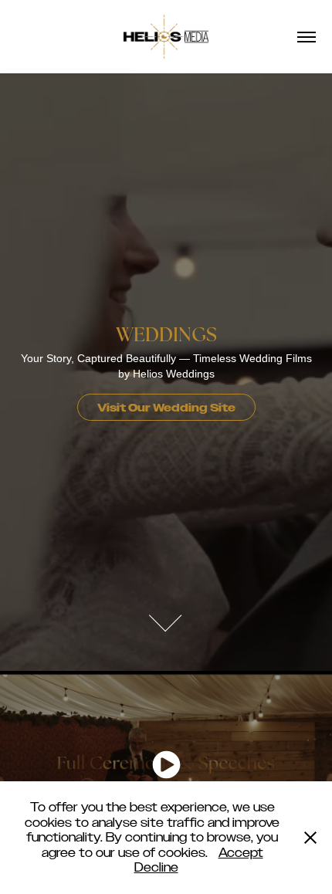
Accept (241, 852)
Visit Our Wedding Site (166, 408)
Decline (156, 867)
